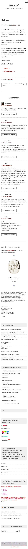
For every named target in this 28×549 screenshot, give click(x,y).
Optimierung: (11, 383)
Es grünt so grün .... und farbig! (11, 351)
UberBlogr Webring (5, 428)
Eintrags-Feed (4, 466)
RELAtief (14, 5)
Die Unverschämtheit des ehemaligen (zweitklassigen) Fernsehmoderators (12, 358)
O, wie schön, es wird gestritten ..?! (8, 512)
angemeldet (10, 250)
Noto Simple (15, 546)
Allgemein (10, 79)
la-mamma (8, 103)
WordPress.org (4, 472)
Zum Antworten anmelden (9, 114)
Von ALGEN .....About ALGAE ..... (6, 343)
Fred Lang (3, 339)
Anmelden (3, 463)
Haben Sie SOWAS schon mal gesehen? (12, 329)
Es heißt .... (7, 68)
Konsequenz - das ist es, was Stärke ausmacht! (11, 515)
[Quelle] (14, 281)
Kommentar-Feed (5, 469)
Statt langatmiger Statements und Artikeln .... (10, 518)
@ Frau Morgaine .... (9, 71)
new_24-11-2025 (9, 507)
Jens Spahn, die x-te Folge (9, 336)
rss (2, 501)
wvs (19, 25)
